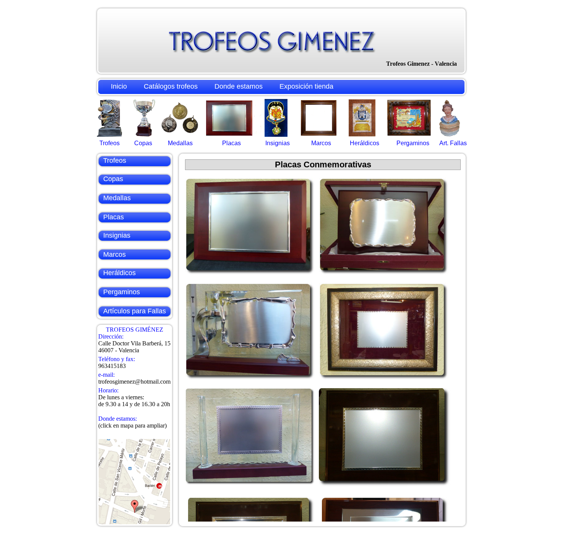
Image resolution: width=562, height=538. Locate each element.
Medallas (180, 143)
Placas (231, 143)
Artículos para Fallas (134, 311)
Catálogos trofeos (171, 86)
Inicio (119, 86)
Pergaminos (412, 143)
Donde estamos (238, 86)
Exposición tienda (306, 86)
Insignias (277, 143)
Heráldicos (364, 143)
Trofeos (109, 143)
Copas (143, 143)
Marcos (321, 143)
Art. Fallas (453, 143)
